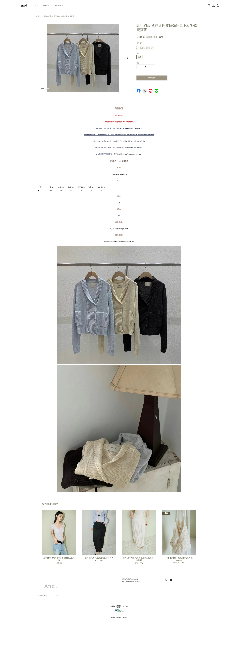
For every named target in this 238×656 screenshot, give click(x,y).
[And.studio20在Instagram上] (165, 581)
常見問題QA (59, 5)
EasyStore (57, 595)
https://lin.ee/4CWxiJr (134, 154)
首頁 (36, 5)
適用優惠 (139, 43)
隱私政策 (119, 617)
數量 (137, 63)
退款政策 (125, 617)
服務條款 (112, 617)
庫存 (137, 54)
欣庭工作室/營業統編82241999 (131, 581)
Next (127, 58)
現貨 (139, 57)
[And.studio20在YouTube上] (171, 581)
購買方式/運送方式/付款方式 (130, 579)
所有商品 (46, 5)
